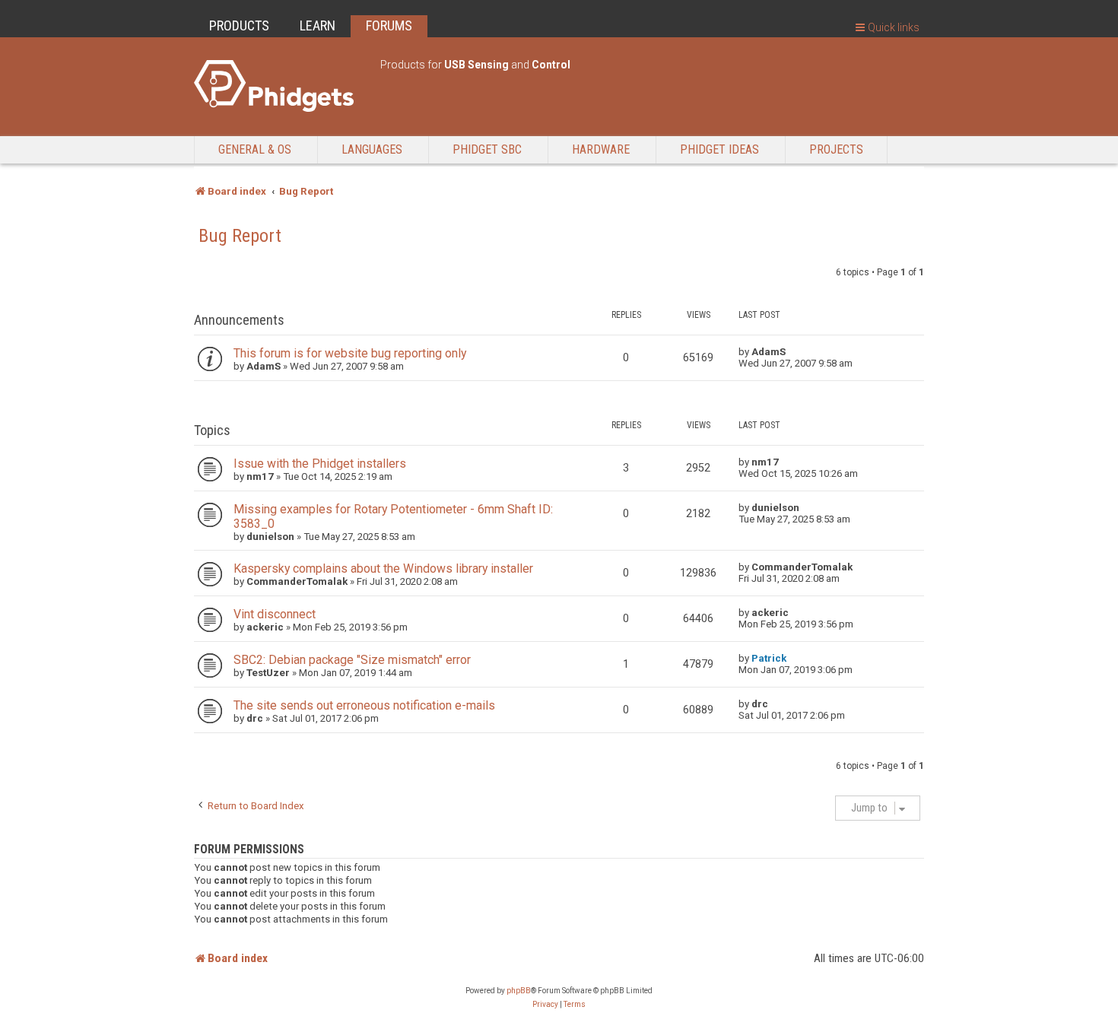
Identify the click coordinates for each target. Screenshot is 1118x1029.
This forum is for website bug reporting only (349, 353)
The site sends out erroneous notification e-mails (364, 705)
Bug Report (240, 235)
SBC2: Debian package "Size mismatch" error (352, 660)
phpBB (519, 990)
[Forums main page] (279, 86)
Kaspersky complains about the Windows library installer (383, 568)
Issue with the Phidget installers (319, 463)
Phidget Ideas (719, 149)
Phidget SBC (487, 149)
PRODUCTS (239, 25)
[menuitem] (545, 1005)
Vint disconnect (274, 614)
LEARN (317, 25)
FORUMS (389, 25)
